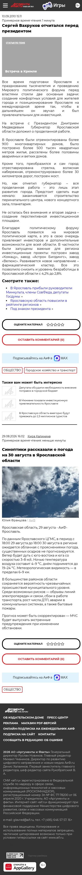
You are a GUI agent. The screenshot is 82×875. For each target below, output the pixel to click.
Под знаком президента (30, 309)
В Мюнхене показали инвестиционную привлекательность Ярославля (43, 402)
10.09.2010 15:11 (12, 16)
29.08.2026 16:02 (13, 436)
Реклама (10, 723)
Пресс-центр (57, 717)
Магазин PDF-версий (38, 723)
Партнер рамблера (37, 855)
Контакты (46, 734)
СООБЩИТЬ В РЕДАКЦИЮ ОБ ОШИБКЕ (33, 740)
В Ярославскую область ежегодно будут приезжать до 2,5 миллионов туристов (44, 415)
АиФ (32, 520)
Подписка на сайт (19, 734)
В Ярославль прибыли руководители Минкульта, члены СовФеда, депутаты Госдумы (39, 292)
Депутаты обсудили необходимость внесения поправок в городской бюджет (47, 389)
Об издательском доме (23, 717)
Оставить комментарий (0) (41, 340)
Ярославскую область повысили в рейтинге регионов (36, 303)
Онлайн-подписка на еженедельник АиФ (39, 728)
